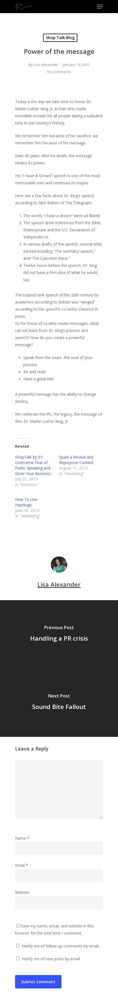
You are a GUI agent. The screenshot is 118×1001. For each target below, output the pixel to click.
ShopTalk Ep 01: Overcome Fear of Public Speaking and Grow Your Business (33, 465)
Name (22, 838)
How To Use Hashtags (26, 502)
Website (22, 892)
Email (21, 865)
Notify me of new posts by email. (51, 958)
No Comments (59, 71)
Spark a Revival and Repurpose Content (76, 459)
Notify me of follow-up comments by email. (60, 946)
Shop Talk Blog (60, 37)
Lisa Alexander (45, 64)
